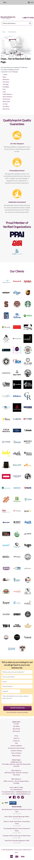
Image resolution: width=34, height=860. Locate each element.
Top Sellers (6, 106)
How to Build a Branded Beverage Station (16, 816)
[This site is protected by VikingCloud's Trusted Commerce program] (12, 803)
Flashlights (6, 87)
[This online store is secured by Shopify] (5, 803)
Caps (4, 92)
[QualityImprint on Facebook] (14, 798)
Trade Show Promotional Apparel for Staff (16, 840)
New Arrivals (16, 729)
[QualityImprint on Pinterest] (18, 798)
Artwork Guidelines (16, 745)
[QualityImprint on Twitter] (10, 798)
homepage (14, 71)
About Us (16, 738)
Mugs (4, 77)
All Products (16, 731)
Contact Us (16, 740)
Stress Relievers (7, 96)
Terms (16, 852)
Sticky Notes (6, 101)
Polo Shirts (6, 82)
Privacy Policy (18, 849)
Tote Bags (6, 84)
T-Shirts (5, 74)
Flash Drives (6, 99)
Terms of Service (16, 753)
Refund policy (16, 755)
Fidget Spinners (7, 94)
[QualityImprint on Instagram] (22, 798)
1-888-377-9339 (28, 18)
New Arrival (6, 109)
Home (16, 736)
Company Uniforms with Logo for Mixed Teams (17, 835)
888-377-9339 (18, 787)
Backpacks (6, 79)
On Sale (5, 104)
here (26, 67)
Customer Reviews (16, 750)
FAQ (16, 743)
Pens (4, 89)
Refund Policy (27, 849)
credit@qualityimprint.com (23, 792)
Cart (31, 2)
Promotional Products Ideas (16, 748)
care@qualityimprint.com (23, 794)
